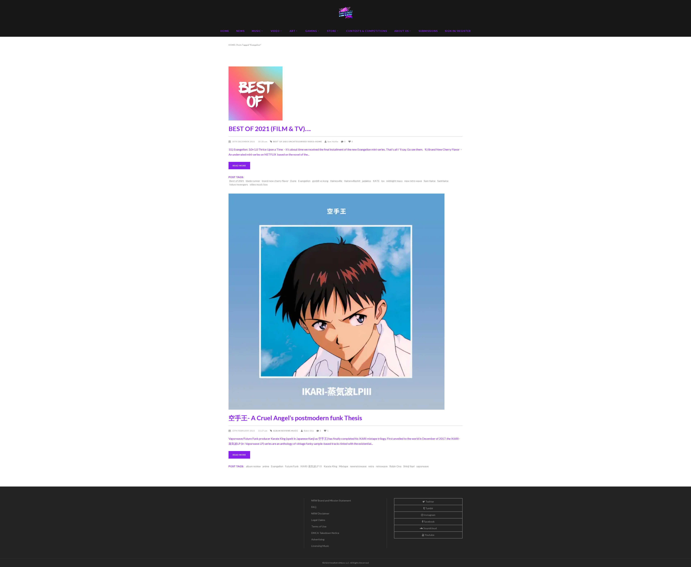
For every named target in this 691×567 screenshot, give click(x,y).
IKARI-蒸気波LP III (311, 466)
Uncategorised (297, 141)
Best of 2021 (280, 141)
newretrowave (358, 466)
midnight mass (394, 180)
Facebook (429, 521)
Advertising (317, 539)
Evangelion (304, 180)
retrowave (382, 466)
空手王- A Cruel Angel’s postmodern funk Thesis (295, 418)
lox (383, 180)
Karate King (330, 466)
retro (371, 466)
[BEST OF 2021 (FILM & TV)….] (345, 93)
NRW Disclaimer (320, 513)
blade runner (253, 180)
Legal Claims (318, 519)
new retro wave (413, 180)
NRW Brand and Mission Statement (331, 500)
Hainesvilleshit (352, 180)
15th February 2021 (244, 431)
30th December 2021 (244, 141)
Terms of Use (318, 526)
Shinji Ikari (409, 466)
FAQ (313, 506)
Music (294, 431)
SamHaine (442, 180)
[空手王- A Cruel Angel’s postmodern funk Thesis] (345, 302)
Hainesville (336, 180)
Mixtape (343, 466)
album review (253, 466)
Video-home (315, 141)
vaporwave (422, 466)
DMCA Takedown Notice (325, 532)
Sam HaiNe (333, 141)
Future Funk (292, 466)
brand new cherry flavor (275, 180)
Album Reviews (282, 431)
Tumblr (429, 508)
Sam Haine (429, 180)
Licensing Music (320, 545)
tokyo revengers (238, 184)
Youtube (429, 534)
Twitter (429, 501)
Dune (293, 180)
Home (232, 45)
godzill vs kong (320, 180)
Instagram (429, 514)
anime (266, 466)
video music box (259, 184)
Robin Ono (309, 431)
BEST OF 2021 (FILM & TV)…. (270, 128)
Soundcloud (430, 528)
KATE (376, 180)
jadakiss (366, 180)
